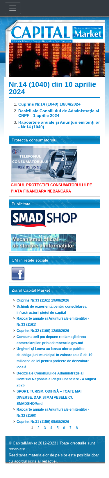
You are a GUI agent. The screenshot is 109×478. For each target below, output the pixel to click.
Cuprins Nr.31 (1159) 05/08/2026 (43, 422)
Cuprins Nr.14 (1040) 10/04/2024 (49, 104)
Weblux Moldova (44, 469)
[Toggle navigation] (13, 8)
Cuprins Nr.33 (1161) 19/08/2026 (43, 300)
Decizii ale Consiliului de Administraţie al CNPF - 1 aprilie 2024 (58, 113)
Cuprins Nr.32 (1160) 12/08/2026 (43, 331)
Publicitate (21, 204)
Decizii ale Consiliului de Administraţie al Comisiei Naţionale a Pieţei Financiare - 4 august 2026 (56, 379)
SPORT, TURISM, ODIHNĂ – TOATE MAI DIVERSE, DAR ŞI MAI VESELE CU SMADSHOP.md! (49, 397)
